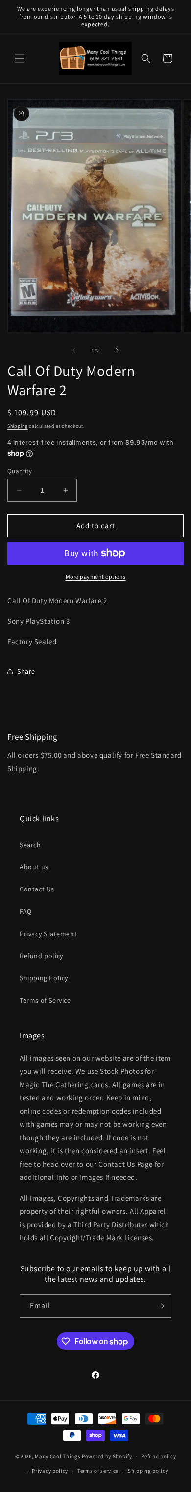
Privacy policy (50, 1470)
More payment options (96, 576)
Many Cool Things (57, 1456)
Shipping (17, 426)
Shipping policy (148, 1470)
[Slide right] (117, 350)
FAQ (26, 911)
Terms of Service (45, 1000)
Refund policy (41, 955)
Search (30, 844)
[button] (19, 58)
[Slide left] (74, 350)
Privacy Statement (48, 933)
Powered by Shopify (107, 1456)
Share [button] (26, 671)
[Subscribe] (160, 1306)
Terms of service (98, 1470)
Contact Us (37, 889)
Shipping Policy (44, 978)
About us (34, 866)
